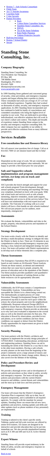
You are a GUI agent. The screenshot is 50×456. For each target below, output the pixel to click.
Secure (9, 42)
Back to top (6, 454)
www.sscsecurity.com (10, 89)
